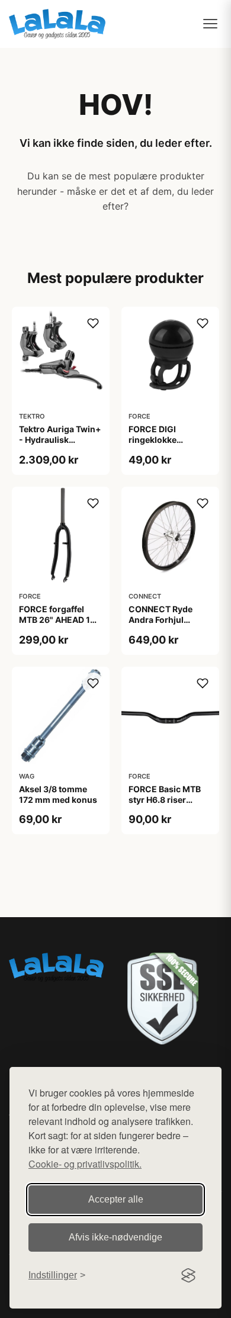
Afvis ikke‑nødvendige (115, 1237)
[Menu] (210, 24)
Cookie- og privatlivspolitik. (85, 1164)
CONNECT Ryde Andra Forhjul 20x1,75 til (160, 619)
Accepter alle (115, 1199)
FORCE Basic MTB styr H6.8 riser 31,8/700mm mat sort (165, 805)
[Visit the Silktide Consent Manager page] (188, 1275)
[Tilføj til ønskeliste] (93, 323)
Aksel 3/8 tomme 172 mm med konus (58, 794)
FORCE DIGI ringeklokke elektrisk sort (155, 439)
